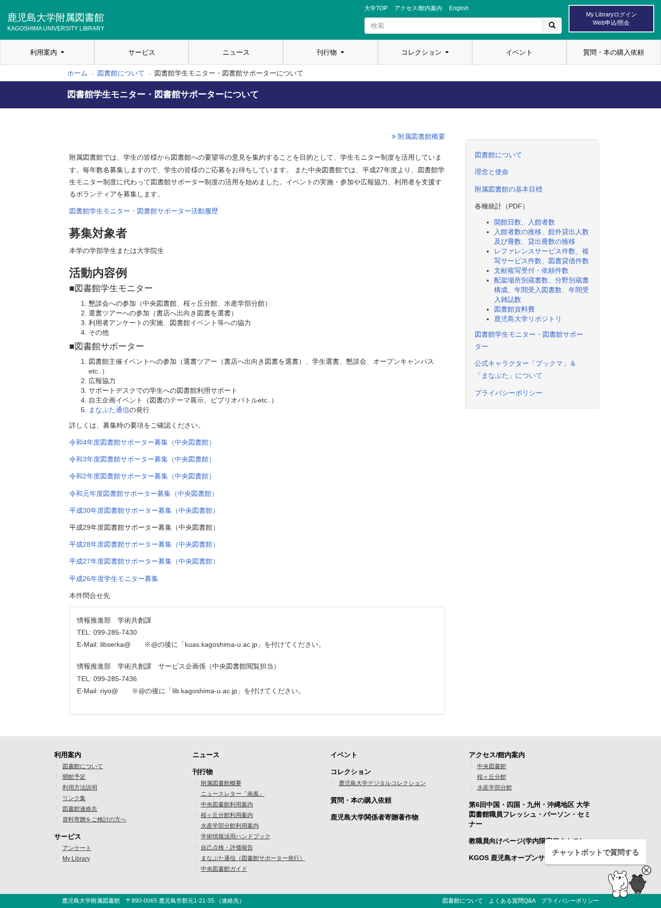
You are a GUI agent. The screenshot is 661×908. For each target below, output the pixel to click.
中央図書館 (491, 766)
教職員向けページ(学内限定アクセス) (525, 841)
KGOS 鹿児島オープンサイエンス (520, 858)
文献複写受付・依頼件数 (531, 270)
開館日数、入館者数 (524, 222)
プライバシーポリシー (508, 393)
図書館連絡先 (79, 808)
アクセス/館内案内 (418, 8)
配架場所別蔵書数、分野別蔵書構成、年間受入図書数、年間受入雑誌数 (541, 289)
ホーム (77, 73)
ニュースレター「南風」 (233, 793)
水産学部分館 (494, 787)
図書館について (121, 73)
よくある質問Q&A (512, 900)
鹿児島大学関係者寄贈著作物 (374, 817)
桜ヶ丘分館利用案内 (227, 815)
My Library (76, 858)
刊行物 (326, 52)
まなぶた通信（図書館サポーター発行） (253, 858)
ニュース (236, 52)
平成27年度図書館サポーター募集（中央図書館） (144, 561)
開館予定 (74, 777)
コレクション (421, 52)
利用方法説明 (79, 787)
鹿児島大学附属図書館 (56, 21)
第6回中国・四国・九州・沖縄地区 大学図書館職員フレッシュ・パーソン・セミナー (530, 814)
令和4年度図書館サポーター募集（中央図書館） (142, 442)
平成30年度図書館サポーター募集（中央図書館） (144, 510)
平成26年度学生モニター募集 (113, 578)
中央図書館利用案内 (227, 804)
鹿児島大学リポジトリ (528, 319)
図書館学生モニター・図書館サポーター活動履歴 (143, 211)
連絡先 (230, 900)
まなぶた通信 (109, 410)
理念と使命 (492, 172)
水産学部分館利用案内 (230, 825)
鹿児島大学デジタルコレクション (382, 783)
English (459, 8)
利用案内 (43, 52)
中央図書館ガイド (224, 868)
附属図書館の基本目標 (508, 189)
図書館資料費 (514, 309)
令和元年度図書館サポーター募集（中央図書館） (143, 493)
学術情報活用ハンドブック (235, 836)
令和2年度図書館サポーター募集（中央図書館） (142, 476)
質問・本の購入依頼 (613, 52)
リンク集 (74, 798)
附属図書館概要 (420, 136)
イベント (519, 52)
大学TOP (376, 8)
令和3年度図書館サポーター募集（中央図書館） (142, 459)
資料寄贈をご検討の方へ (94, 819)
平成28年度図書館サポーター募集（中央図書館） (144, 544)
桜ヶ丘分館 (491, 777)
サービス (141, 52)
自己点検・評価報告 (227, 847)
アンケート (76, 848)
